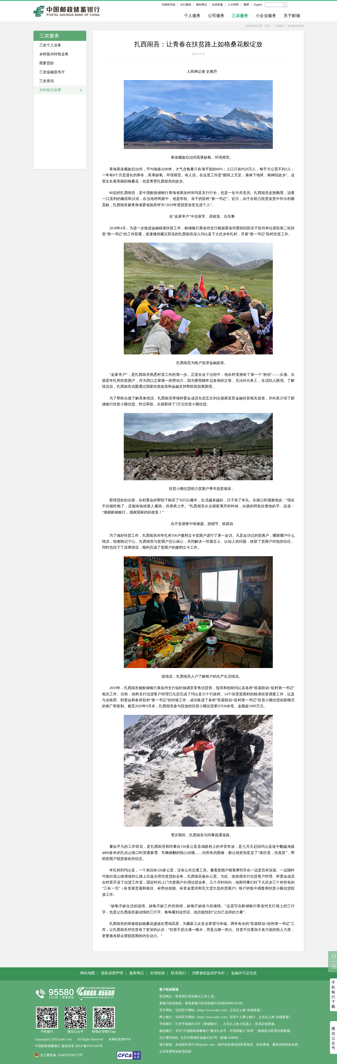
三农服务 (240, 15)
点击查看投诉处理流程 (175, 1051)
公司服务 (216, 15)
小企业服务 (266, 15)
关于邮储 (292, 15)
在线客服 (217, 4)
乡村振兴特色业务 (54, 54)
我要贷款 (46, 63)
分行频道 (185, 4)
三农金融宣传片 (52, 72)
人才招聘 (233, 4)
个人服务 (192, 15)
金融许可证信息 (244, 973)
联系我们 (178, 973)
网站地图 (87, 973)
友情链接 (157, 973)
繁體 (246, 4)
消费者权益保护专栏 (208, 973)
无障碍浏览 (168, 4)
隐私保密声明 (112, 973)
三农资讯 (46, 81)
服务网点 (201, 4)
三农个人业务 (50, 45)
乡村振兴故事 (295, 26)
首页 (267, 26)
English (258, 4)
